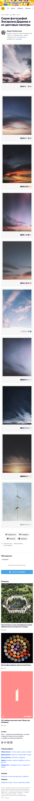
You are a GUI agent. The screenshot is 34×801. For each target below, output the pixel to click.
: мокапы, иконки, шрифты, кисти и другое (15, 761)
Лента (13, 8)
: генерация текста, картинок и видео (15, 766)
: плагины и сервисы (13, 757)
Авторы (27, 8)
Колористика (8, 543)
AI (8, 8)
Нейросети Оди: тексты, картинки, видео (15, 782)
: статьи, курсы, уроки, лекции (16, 752)
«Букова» (19, 39)
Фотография (8, 545)
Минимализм (18, 543)
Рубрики (20, 8)
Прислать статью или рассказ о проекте (15, 776)
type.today (23, 795)
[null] (11, 534)
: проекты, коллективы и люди (16, 754)
